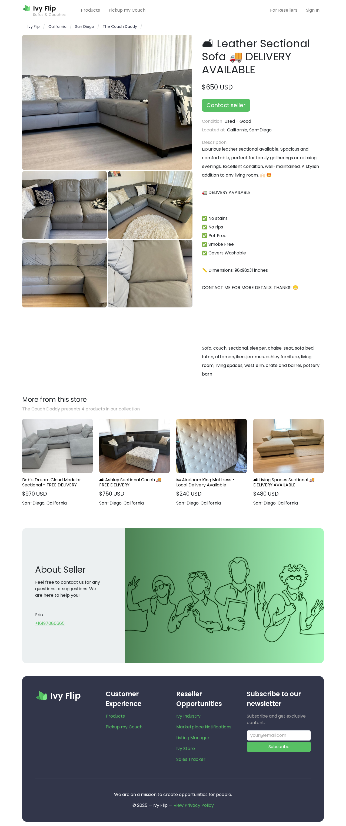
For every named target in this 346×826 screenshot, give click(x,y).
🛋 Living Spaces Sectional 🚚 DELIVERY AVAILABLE (284, 482)
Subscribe (279, 747)
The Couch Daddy (120, 26)
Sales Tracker (190, 759)
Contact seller (226, 105)
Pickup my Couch (127, 10)
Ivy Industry (188, 716)
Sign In (313, 10)
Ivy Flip (34, 26)
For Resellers (283, 10)
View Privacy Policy (194, 805)
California (57, 26)
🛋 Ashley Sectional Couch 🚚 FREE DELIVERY (130, 482)
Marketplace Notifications (203, 727)
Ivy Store (185, 748)
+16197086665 (50, 623)
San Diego (84, 26)
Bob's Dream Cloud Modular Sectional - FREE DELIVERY (51, 482)
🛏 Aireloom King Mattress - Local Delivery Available (205, 482)
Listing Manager (192, 738)
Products (90, 10)
